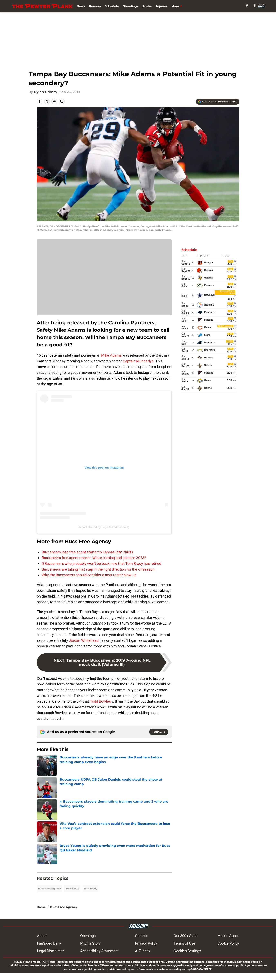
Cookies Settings (187, 951)
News (81, 6)
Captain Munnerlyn (138, 361)
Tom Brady (90, 888)
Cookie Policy (228, 943)
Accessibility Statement (99, 951)
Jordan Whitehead (84, 640)
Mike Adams (111, 355)
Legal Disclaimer (50, 951)
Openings (88, 936)
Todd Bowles (100, 701)
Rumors (95, 6)
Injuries (161, 6)
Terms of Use (184, 943)
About (42, 936)
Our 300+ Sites (185, 936)
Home (41, 907)
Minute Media (31, 961)
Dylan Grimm (45, 92)
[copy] (62, 101)
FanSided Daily (49, 943)
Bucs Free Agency (49, 888)
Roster (147, 6)
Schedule (112, 6)
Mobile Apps (227, 936)
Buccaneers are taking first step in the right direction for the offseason (98, 569)
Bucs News (72, 888)
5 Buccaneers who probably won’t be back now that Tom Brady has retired (101, 563)
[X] (255, 5)
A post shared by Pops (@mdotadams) (104, 527)
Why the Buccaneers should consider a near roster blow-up (89, 575)
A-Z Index (143, 951)
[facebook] (247, 5)
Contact (141, 936)
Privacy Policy (146, 943)
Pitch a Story (90, 943)
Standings (130, 6)
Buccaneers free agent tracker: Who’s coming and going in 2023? (94, 558)
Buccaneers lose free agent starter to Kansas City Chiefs (87, 552)
